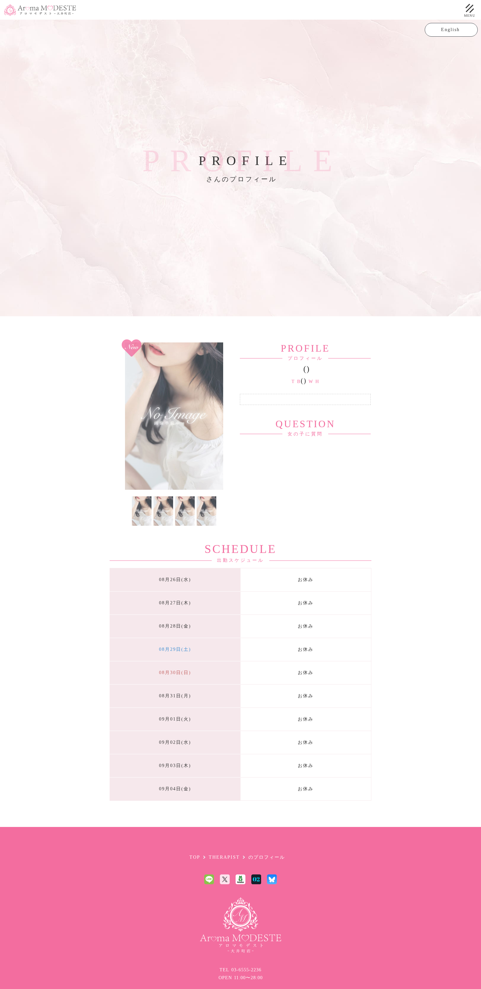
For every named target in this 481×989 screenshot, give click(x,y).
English (451, 29)
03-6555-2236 (246, 969)
